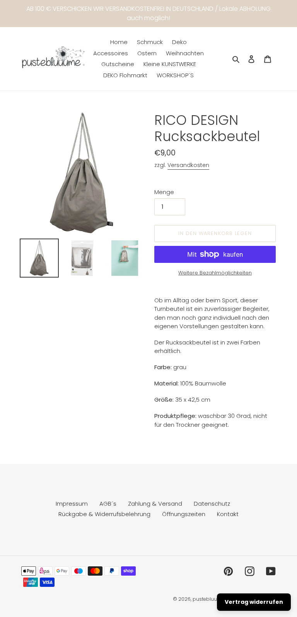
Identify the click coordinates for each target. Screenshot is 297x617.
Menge (164, 192)
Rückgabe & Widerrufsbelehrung (104, 514)
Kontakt (228, 514)
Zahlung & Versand (155, 503)
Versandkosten (188, 165)
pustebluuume (210, 599)
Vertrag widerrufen (254, 602)
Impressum (72, 503)
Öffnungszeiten (183, 514)
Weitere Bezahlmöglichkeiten (215, 272)
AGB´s (107, 503)
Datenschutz (212, 503)
